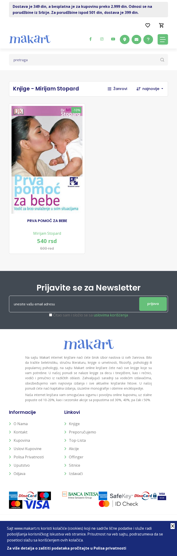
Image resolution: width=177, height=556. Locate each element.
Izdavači (76, 473)
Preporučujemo (82, 432)
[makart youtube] (113, 39)
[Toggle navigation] (163, 39)
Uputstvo (22, 465)
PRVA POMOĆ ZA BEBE (47, 220)
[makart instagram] (101, 39)
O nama (21, 423)
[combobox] (155, 89)
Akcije (74, 448)
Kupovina (22, 440)
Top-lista (77, 440)
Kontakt (20, 432)
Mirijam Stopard (47, 233)
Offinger (76, 457)
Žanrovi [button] (120, 88)
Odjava (19, 473)
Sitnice (74, 465)
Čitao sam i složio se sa (90, 315)
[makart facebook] (90, 39)
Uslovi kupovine (27, 448)
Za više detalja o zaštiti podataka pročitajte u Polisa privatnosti (66, 548)
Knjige (74, 423)
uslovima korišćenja (111, 315)
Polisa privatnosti (29, 457)
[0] (161, 25)
